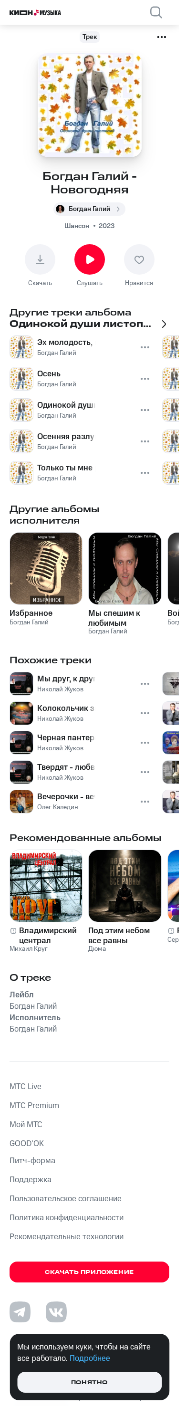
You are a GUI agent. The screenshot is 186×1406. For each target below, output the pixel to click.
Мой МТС (26, 1124)
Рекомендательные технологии (67, 1237)
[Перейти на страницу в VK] (56, 1311)
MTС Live (25, 1086)
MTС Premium (34, 1105)
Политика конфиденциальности (67, 1218)
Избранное (31, 613)
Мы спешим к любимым (114, 618)
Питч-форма (32, 1161)
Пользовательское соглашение (66, 1199)
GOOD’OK (27, 1143)
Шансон (76, 226)
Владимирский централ (48, 935)
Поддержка (31, 1180)
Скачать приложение (89, 1272)
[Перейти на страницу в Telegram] (20, 1311)
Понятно (89, 1382)
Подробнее (90, 1358)
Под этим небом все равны (119, 935)
